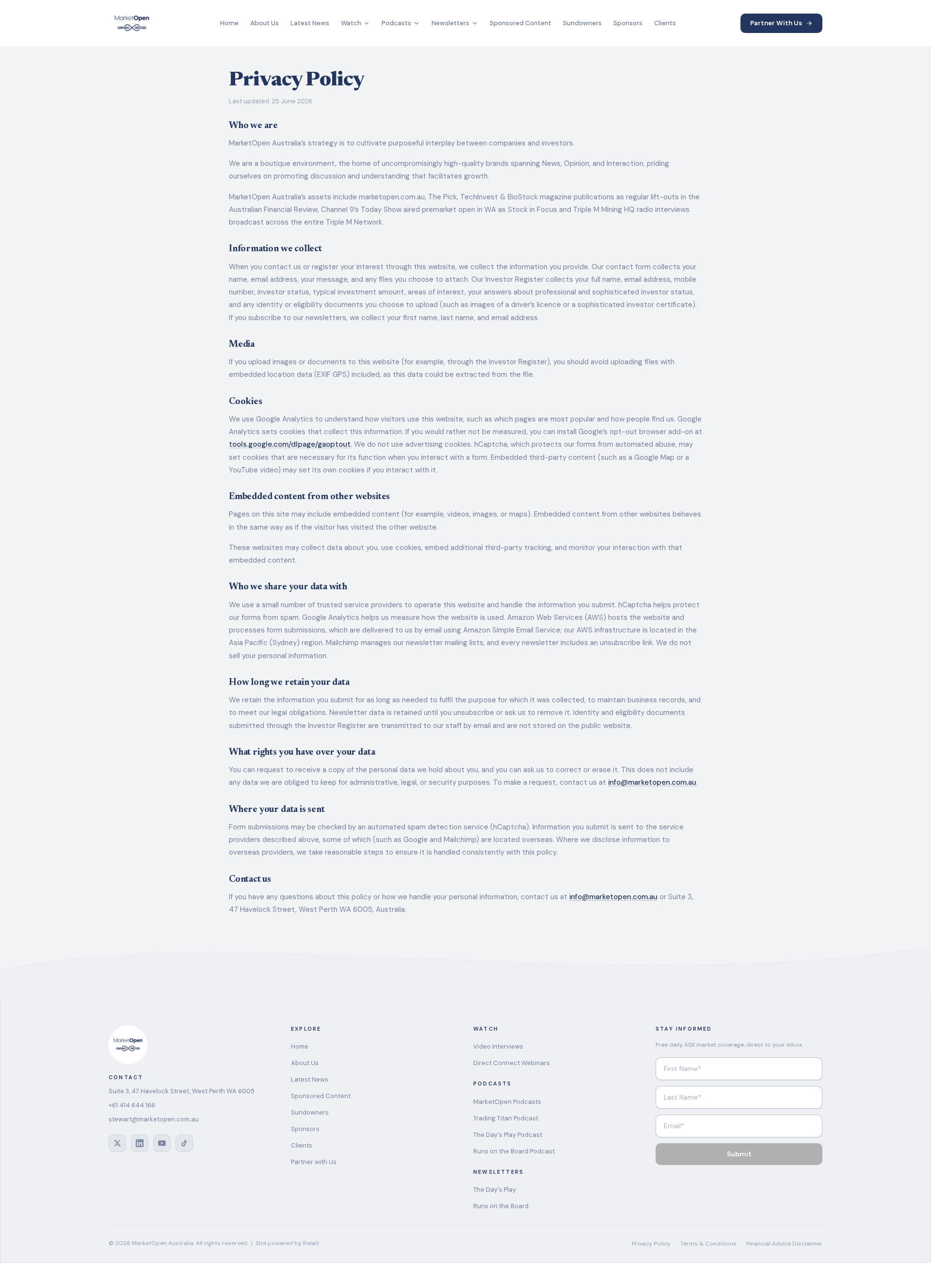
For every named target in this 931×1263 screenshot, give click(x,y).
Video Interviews (498, 1046)
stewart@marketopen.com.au (154, 1119)
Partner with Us (314, 1162)
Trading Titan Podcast (505, 1118)
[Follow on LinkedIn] (139, 1143)
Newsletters (450, 23)
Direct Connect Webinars (511, 1063)
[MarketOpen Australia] (132, 23)
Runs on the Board (501, 1206)
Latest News (309, 23)
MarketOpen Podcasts (507, 1102)
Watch (351, 23)
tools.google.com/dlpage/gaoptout (290, 444)
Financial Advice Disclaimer (784, 1243)
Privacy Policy (651, 1243)
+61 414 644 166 (132, 1105)
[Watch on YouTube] (162, 1143)
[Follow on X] (117, 1143)
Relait (311, 1243)
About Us (264, 23)
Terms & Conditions (708, 1243)
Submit (739, 1154)
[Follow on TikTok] (184, 1143)
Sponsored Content (520, 23)
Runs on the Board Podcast (514, 1151)
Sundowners (582, 23)
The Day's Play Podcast (507, 1135)
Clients (665, 23)
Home (229, 23)
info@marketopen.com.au (652, 782)
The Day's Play (494, 1189)
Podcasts (396, 23)
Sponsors (627, 23)
